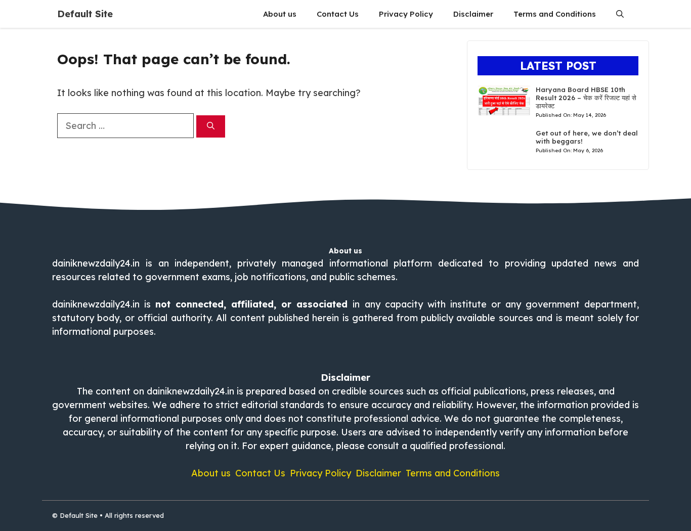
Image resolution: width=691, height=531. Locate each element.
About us (279, 14)
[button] (620, 14)
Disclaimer (473, 14)
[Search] (210, 126)
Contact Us (338, 14)
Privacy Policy (406, 14)
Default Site (85, 14)
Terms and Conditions (554, 14)
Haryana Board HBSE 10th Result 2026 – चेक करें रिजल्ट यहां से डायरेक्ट (586, 97)
